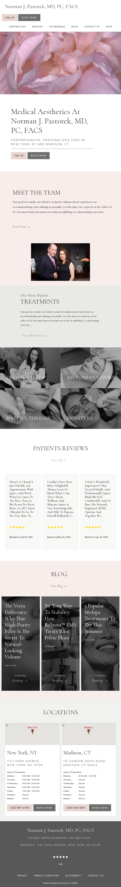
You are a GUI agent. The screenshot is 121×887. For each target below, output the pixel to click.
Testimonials (57, 26)
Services (37, 26)
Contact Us (92, 26)
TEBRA (74, 883)
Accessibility (73, 875)
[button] (32, 731)
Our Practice (17, 26)
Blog (75, 26)
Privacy (22, 875)
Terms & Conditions (46, 875)
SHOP (109, 26)
